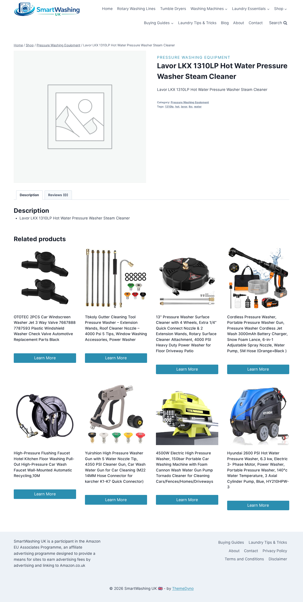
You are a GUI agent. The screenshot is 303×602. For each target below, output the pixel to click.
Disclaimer (278, 559)
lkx (191, 106)
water (198, 106)
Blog (225, 23)
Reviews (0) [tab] (58, 195)
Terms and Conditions (244, 559)
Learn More (45, 358)
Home (107, 8)
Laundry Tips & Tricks (197, 23)
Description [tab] (29, 195)
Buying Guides (231, 542)
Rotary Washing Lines (136, 8)
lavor (184, 106)
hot (177, 106)
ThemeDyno (183, 588)
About (238, 23)
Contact (256, 23)
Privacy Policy (275, 551)
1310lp (169, 106)
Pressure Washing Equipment (193, 57)
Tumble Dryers (173, 8)
